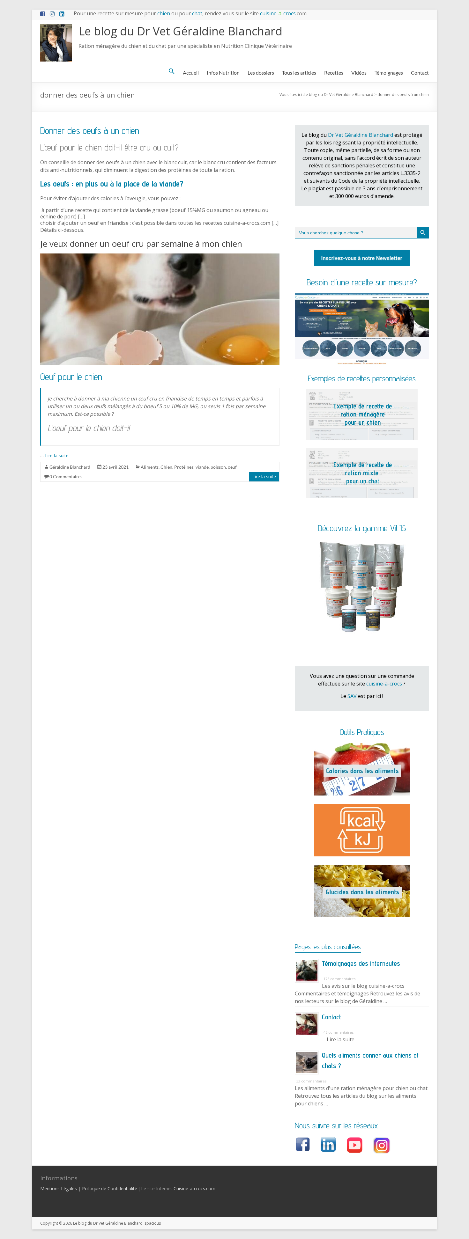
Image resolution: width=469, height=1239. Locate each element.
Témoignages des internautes (361, 963)
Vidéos (359, 73)
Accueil (191, 73)
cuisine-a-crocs (384, 683)
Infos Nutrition (223, 73)
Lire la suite (57, 455)
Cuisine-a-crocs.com (194, 1188)
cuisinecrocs (283, 13)
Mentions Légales (58, 1188)
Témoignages (389, 73)
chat (197, 13)
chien (163, 13)
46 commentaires (339, 1032)
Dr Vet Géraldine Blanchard (360, 134)
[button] (171, 71)
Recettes (333, 73)
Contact (420, 73)
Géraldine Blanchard (69, 467)
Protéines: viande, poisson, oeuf (205, 467)
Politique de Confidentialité (109, 1188)
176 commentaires (339, 978)
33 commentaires (311, 1081)
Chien (166, 467)
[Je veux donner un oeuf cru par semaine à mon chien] (159, 256)
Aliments (150, 467)
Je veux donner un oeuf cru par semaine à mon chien (141, 243)
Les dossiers (261, 73)
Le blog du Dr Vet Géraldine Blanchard (180, 31)
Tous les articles (299, 73)
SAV (352, 696)
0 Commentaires (65, 476)
